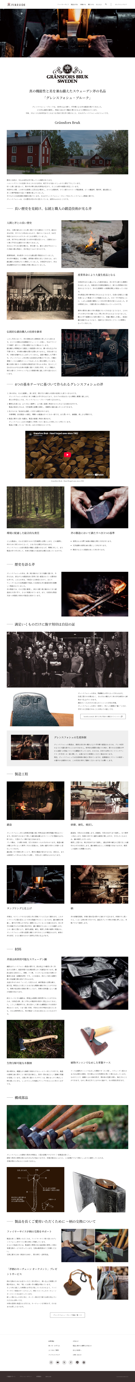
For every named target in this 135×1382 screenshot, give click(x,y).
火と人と (99, 4)
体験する (83, 4)
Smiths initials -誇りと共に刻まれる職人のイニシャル (102, 716)
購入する (91, 4)
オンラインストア (121, 4)
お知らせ (76, 1341)
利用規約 (38, 1376)
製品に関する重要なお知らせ (82, 1346)
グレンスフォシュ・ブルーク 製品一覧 (65, 1315)
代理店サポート (11, 1376)
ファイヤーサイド (63, 4)
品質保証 (51, 1341)
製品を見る (74, 4)
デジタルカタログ (54, 1355)
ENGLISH (48, 1376)
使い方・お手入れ (54, 1346)
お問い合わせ (77, 1355)
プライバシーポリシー (26, 1376)
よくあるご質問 (53, 1350)
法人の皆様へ (77, 1350)
